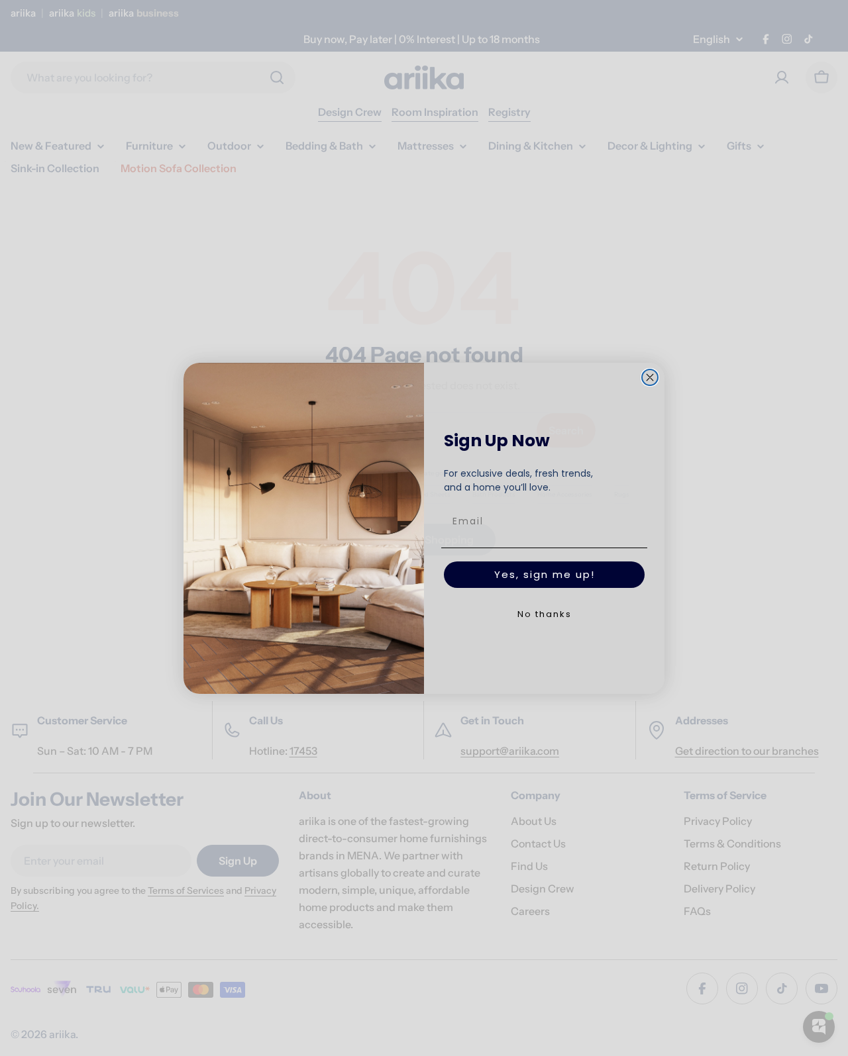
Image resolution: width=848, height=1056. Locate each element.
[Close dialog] (650, 377)
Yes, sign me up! (544, 574)
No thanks (544, 614)
